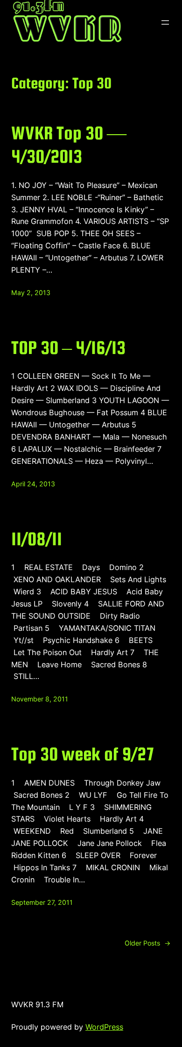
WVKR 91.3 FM (37, 1004)
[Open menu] (165, 22)
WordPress (104, 1027)
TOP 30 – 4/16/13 (68, 347)
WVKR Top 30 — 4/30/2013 (68, 144)
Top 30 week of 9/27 (82, 754)
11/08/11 (36, 538)
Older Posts (148, 943)
